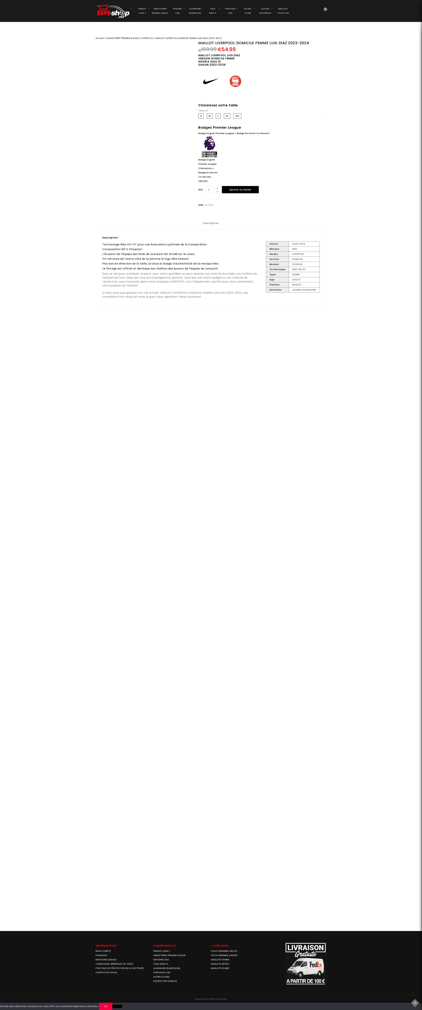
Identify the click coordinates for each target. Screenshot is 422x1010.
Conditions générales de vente (114, 963)
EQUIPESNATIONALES (265, 10)
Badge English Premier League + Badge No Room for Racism (233, 133)
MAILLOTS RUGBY (220, 968)
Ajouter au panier (240, 189)
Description (211, 223)
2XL (237, 115)
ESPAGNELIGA (177, 10)
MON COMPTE (103, 951)
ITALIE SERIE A (160, 963)
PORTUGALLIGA (230, 10)
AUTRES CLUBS (161, 976)
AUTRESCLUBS (248, 10)
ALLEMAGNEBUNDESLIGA (195, 10)
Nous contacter (190, 297)
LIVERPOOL (147, 38)
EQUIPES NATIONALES (165, 981)
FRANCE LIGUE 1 (161, 951)
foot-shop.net (128, 278)
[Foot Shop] (112, 11)
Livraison (101, 955)
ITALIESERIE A (212, 10)
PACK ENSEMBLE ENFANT (224, 955)
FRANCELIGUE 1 (142, 10)
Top (415, 1002)
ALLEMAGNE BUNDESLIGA (166, 968)
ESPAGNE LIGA (161, 959)
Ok (105, 1006)
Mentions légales (106, 959)
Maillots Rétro (220, 963)
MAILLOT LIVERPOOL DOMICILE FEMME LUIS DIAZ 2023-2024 (201, 293)
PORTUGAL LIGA (162, 972)
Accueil (100, 38)
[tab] (211, 223)
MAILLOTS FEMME (220, 959)
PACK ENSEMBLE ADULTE (224, 951)
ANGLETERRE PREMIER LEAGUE (160, 10)
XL (227, 115)
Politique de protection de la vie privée (120, 968)
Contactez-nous (106, 972)
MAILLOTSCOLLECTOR (283, 10)
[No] (117, 1006)
